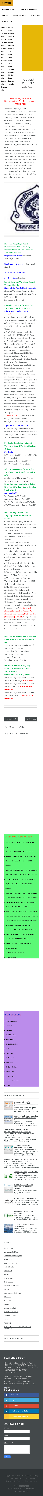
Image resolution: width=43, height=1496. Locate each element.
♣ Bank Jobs (8, 1062)
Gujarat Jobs (3, 82)
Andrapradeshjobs (11, 1252)
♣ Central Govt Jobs (11, 1081)
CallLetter (8, 1259)
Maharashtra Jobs (11, 51)
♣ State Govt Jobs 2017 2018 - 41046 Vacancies (20, 870)
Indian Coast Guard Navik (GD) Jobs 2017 (24, 1225)
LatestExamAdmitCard (12, 1293)
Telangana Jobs (11, 82)
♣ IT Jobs (7, 1049)
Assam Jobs (3, 49)
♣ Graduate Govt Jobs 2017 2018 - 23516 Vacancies (20, 897)
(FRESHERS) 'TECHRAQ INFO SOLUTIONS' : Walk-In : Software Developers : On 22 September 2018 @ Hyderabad (19, 1132)
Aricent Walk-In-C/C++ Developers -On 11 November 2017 (26, 1103)
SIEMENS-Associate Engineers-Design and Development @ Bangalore (25, 1147)
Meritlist (7, 1297)
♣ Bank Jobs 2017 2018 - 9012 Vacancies (18, 852)
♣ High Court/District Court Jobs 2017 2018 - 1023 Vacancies (21, 920)
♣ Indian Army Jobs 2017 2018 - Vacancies (19, 934)
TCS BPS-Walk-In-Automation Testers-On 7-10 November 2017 (26, 1117)
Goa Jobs (2, 76)
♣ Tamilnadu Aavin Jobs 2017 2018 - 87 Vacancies (20, 902)
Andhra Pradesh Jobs (4, 42)
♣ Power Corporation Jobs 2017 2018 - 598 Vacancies (20, 911)
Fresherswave (31, 1481)
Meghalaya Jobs (11, 44)
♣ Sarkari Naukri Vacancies (14, 953)
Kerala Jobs (10, 29)
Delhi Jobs (3, 70)
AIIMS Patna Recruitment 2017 (26, 1198)
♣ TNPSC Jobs (9, 1071)
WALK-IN (8, 1323)
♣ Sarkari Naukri (10, 1067)
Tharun (20, 1481)
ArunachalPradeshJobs (13, 1256)
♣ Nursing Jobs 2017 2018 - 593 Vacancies (19, 939)
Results (7, 1304)
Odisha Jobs (10, 58)
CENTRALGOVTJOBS (29, 9)
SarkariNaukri (10, 1308)
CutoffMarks (9, 1267)
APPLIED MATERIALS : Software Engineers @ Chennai (23, 1186)
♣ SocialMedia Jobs (11, 1044)
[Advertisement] (21, 48)
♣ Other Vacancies (10, 957)
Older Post (31, 719)
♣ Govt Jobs (8, 1053)
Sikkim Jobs (10, 76)
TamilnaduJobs (10, 1315)
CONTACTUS (7, 21)
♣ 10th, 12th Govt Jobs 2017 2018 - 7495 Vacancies (20, 875)
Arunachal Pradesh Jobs (4, 32)
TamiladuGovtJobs (11, 1312)
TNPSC (7, 1319)
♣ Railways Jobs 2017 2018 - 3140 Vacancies (20, 856)
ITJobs (6, 1289)
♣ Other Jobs (9, 1085)
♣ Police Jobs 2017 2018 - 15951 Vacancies (19, 907)
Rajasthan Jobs (11, 70)
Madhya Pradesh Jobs (11, 36)
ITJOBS (5, 15)
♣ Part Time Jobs (10, 1021)
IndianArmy (9, 1282)
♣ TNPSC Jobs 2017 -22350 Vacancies (17, 943)
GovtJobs (7, 1274)
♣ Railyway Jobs (10, 1058)
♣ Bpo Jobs (8, 1030)
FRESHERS (8, 1271)
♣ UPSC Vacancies (10, 948)
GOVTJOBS (6, 3)
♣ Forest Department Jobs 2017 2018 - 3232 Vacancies (21, 916)
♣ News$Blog (9, 1039)
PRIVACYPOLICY (19, 15)
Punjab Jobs (10, 64)
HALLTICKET (9, 1278)
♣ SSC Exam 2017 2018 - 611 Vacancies (18, 925)
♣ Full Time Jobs (10, 1035)
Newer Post (11, 719)
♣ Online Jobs (9, 1026)
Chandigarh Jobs (4, 63)
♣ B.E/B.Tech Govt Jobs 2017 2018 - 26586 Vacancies (20, 893)
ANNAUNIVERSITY (9, 9)
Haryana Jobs (4, 88)
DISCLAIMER (36, 15)
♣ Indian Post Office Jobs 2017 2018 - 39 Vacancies (20, 930)
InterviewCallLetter (11, 1286)
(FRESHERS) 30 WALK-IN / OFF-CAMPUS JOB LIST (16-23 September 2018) (20, 1160)
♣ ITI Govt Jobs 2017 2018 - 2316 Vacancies (19, 879)
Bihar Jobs (3, 55)
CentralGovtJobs (25, 87)
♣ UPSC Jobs (9, 1076)
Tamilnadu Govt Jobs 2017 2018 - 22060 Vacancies (26, 1172)
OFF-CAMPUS (9, 1301)
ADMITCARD (9, 1248)
